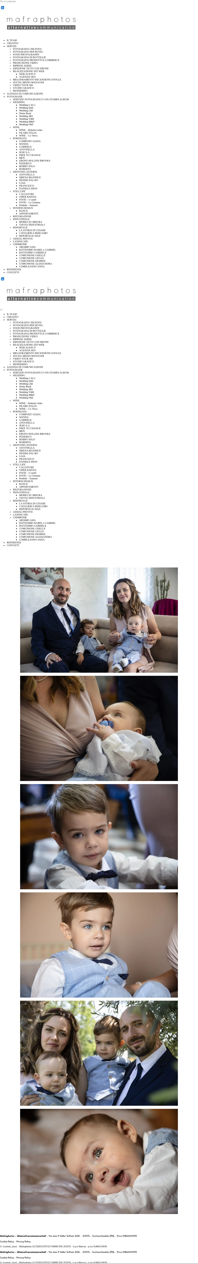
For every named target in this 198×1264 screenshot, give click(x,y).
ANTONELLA (27, 149)
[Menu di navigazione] (1, 309)
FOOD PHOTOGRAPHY (26, 54)
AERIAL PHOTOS (23, 238)
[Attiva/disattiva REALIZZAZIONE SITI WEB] (196, 345)
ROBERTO (25, 169)
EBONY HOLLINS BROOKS (34, 160)
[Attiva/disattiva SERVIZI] (196, 320)
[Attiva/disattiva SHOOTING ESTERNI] (196, 445)
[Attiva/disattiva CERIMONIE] (196, 517)
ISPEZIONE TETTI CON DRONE (31, 68)
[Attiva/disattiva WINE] (196, 400)
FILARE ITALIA (28, 133)
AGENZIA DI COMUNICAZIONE (25, 93)
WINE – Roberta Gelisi (30, 130)
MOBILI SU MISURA (30, 222)
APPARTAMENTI (28, 213)
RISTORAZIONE (22, 216)
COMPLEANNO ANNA (32, 266)
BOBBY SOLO (27, 166)
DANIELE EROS (28, 188)
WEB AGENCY (27, 74)
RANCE (23, 210)
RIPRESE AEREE (22, 65)
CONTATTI (13, 272)
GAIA (22, 183)
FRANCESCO (26, 185)
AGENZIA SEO (27, 76)
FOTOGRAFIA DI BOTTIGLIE (29, 57)
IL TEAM (12, 40)
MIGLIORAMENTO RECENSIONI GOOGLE (37, 79)
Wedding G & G (27, 105)
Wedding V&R (26, 119)
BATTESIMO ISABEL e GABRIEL (37, 249)
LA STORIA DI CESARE (32, 230)
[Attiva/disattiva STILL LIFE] (196, 464)
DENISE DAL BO (28, 180)
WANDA (24, 144)
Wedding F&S (26, 124)
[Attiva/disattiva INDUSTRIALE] (196, 492)
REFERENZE (14, 269)
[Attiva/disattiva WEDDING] (196, 375)
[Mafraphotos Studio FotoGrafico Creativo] (42, 35)
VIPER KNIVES (27, 197)
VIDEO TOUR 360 (23, 85)
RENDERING (20, 90)
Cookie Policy (7, 1241)
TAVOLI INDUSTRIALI (32, 224)
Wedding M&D (26, 121)
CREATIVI (12, 43)
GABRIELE (25, 146)
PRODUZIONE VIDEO (25, 63)
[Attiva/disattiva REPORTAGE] (196, 501)
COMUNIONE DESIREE (32, 261)
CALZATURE (26, 194)
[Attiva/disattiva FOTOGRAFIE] (196, 370)
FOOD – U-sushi (27, 199)
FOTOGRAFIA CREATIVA (27, 49)
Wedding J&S (26, 116)
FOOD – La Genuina (29, 202)
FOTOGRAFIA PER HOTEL (28, 51)
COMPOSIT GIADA (30, 141)
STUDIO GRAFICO (23, 88)
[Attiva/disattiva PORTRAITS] (196, 411)
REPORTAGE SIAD (29, 236)
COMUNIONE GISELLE (32, 255)
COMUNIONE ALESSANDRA (35, 263)
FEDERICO (25, 163)
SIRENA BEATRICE (30, 177)
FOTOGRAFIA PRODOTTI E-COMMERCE (36, 60)
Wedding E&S (26, 107)
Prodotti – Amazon (28, 205)
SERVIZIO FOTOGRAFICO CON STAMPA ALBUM (41, 99)
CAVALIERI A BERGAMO (33, 233)
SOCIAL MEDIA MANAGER (28, 82)
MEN (22, 158)
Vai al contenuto (8, 1)
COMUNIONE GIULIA (31, 258)
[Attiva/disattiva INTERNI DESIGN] (196, 481)
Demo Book (25, 113)
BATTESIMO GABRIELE (32, 252)
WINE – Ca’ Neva (28, 135)
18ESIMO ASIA (27, 247)
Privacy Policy (23, 1241)
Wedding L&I (26, 110)
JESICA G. (24, 152)
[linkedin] (2, 9)
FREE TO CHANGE (30, 155)
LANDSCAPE (20, 241)
